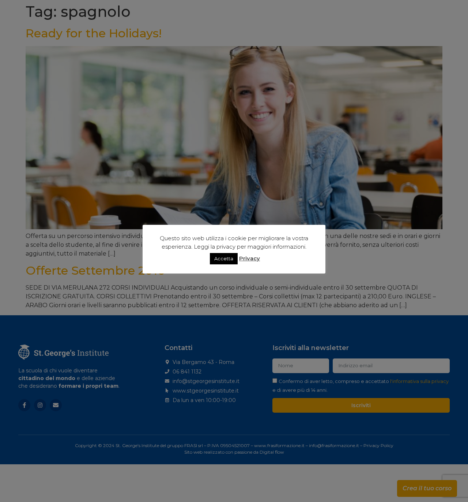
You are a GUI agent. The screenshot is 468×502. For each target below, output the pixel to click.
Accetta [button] (223, 258)
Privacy (249, 258)
